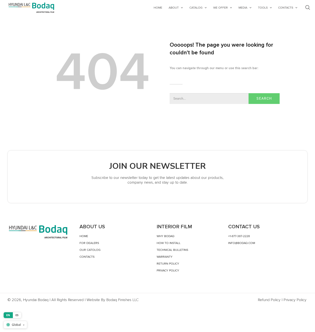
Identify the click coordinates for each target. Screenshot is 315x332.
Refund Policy (269, 299)
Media (242, 7)
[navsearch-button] (307, 8)
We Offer (220, 7)
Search (264, 98)
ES (17, 315)
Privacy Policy (295, 299)
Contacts (285, 7)
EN (8, 315)
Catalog (195, 7)
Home (158, 7)
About (174, 7)
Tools (263, 7)
